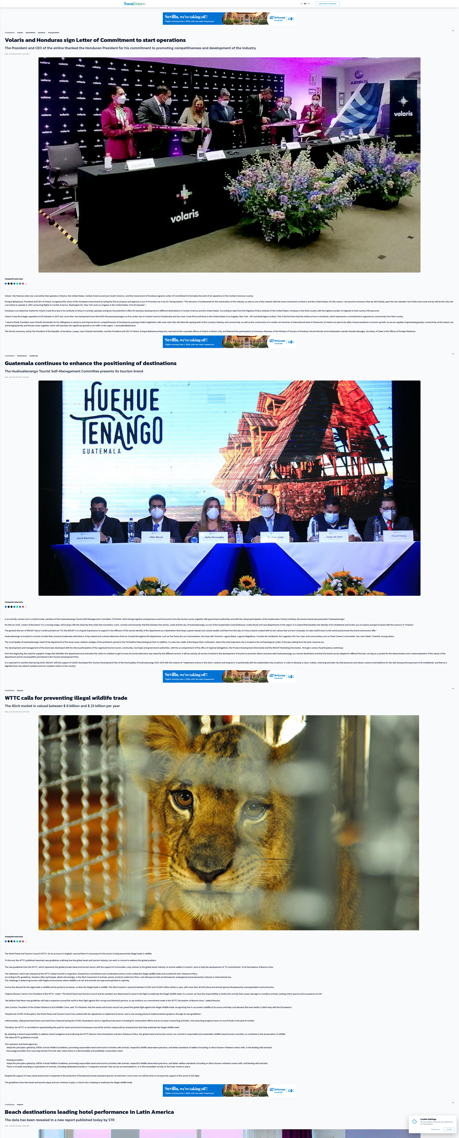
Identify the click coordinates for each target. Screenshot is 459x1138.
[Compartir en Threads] (11, 284)
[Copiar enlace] (26, 284)
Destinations (30, 32)
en (305, 4)
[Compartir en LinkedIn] (14, 284)
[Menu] (121, 4)
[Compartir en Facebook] (6, 284)
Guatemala (34, 356)
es (302, 4)
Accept (449, 1129)
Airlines (20, 32)
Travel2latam (10, 32)
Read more (435, 1129)
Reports (20, 690)
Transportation (53, 32)
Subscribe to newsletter (327, 3)
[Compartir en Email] (23, 284)
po (309, 4)
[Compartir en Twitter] (9, 284)
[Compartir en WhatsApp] (17, 284)
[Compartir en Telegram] (20, 284)
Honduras (41, 32)
